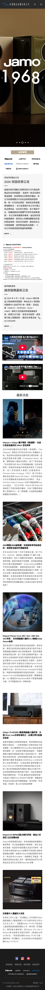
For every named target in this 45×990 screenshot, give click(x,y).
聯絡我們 (35, 964)
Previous (2, 78)
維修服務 (27, 964)
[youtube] (28, 958)
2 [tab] (19, 142)
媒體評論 (18, 964)
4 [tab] (25, 142)
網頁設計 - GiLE (38, 983)
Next (42, 78)
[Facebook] (16, 958)
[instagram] (22, 958)
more (6, 233)
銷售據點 (9, 964)
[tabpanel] (22, 78)
